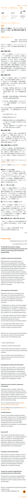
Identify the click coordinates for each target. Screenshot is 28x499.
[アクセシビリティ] (24, 491)
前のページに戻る (22, 5)
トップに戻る (22, 497)
